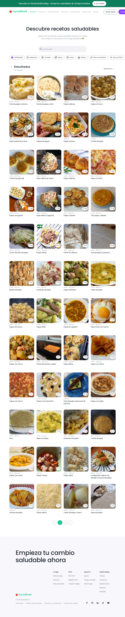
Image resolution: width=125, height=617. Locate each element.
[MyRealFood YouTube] (108, 603)
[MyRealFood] (18, 12)
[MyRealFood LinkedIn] (98, 603)
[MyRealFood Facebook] (87, 603)
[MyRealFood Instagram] (92, 603)
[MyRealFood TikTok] (103, 603)
